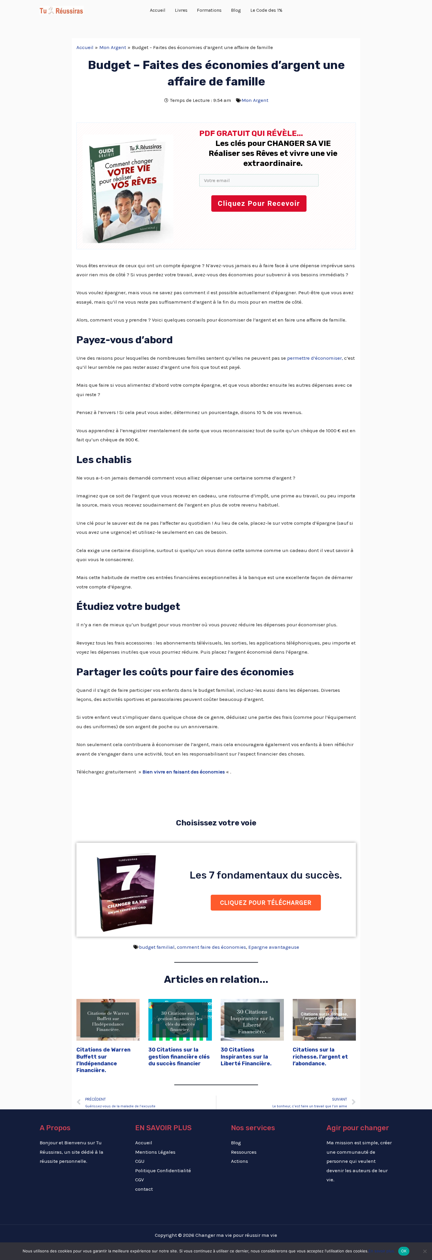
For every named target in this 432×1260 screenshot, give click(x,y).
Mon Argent (255, 100)
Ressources (244, 1152)
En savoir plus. (382, 1251)
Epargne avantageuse (273, 947)
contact (144, 1189)
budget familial (157, 947)
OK (404, 1251)
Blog (236, 1142)
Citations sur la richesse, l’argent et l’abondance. (320, 1057)
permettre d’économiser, (315, 358)
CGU (140, 1161)
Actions (239, 1161)
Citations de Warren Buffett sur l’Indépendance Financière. (103, 1060)
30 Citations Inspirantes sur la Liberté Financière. (246, 1057)
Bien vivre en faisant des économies (184, 772)
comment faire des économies (211, 947)
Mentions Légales (155, 1152)
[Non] (425, 1251)
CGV (139, 1179)
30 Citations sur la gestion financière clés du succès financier (179, 1057)
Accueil (143, 1142)
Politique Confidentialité (163, 1170)
